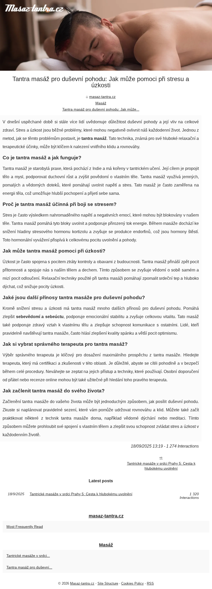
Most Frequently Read (24, 527)
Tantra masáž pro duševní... (29, 567)
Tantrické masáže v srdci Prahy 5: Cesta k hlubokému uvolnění (161, 465)
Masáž (100, 103)
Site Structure (107, 583)
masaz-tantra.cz (102, 97)
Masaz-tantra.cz (82, 583)
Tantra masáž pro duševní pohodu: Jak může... (100, 109)
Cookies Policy (132, 583)
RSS (150, 583)
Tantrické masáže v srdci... (28, 556)
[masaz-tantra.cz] (106, 35)
